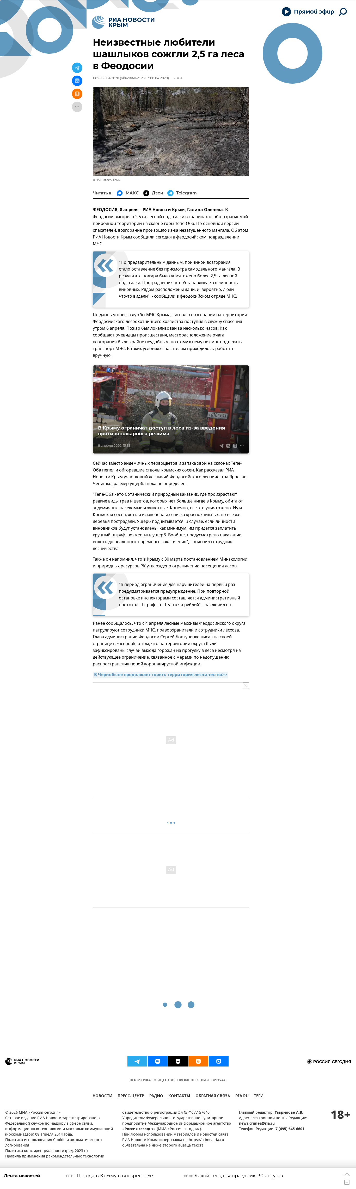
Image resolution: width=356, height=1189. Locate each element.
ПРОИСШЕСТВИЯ (193, 1080)
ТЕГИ (258, 1097)
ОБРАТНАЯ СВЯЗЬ (212, 1097)
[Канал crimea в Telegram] (137, 1061)
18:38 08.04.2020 (106, 78)
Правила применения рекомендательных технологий (54, 1157)
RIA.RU (242, 1097)
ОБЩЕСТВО (164, 1080)
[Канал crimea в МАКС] (219, 1061)
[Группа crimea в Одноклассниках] (198, 1061)
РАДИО (156, 1097)
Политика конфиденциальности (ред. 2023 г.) (46, 1151)
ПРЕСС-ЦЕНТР (131, 1097)
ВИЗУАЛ (218, 1080)
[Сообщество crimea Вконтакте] (158, 1061)
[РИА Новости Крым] (123, 22)
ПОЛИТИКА (140, 1080)
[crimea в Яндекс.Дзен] (178, 1061)
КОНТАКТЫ (179, 1097)
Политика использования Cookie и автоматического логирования (53, 1143)
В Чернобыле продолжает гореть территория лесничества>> (160, 675)
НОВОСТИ (102, 1097)
